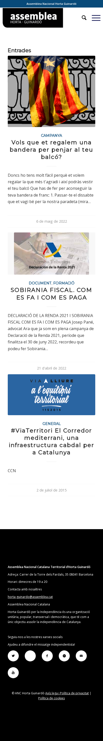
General (51, 423)
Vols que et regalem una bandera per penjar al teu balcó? (51, 149)
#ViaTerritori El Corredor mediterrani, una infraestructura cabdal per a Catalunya (51, 441)
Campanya (51, 135)
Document (40, 283)
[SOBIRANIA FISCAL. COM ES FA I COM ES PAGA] (51, 253)
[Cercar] (82, 18)
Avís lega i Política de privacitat (67, 693)
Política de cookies (51, 698)
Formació (63, 283)
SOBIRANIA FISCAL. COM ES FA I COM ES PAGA (51, 293)
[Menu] (93, 18)
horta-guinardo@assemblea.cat (30, 597)
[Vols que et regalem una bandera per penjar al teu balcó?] (51, 91)
